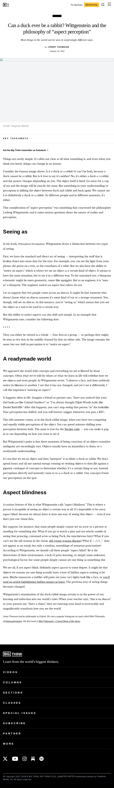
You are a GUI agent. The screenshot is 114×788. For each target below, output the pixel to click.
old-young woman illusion (65, 540)
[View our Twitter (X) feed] (5, 759)
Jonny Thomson (58, 47)
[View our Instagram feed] (24, 759)
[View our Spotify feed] (41, 759)
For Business (77, 5)
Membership (92, 4)
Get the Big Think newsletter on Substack (24, 150)
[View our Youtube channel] (15, 759)
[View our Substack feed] (33, 759)
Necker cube (72, 429)
